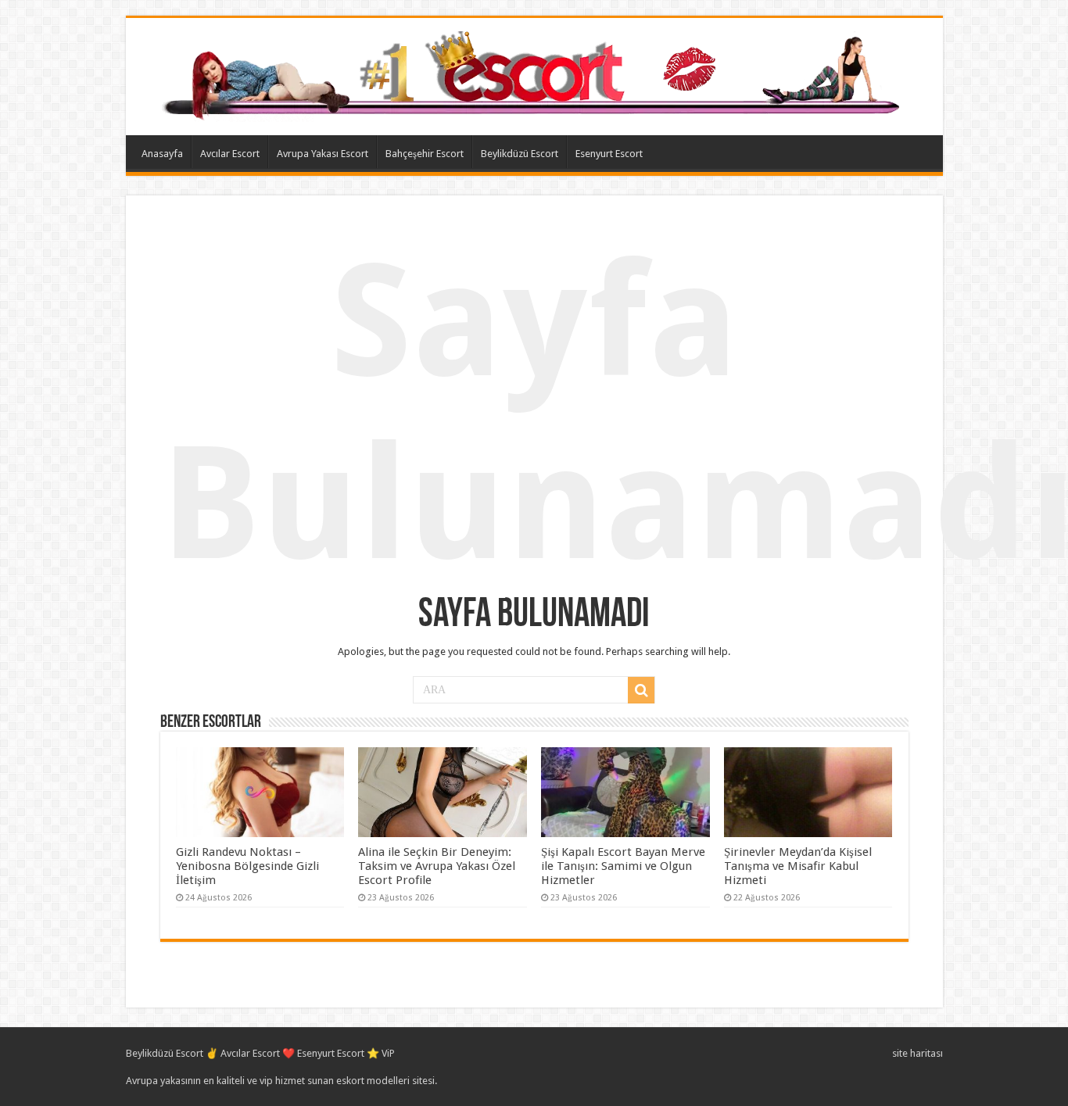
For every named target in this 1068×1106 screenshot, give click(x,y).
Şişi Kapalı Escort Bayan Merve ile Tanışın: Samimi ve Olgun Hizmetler (623, 866)
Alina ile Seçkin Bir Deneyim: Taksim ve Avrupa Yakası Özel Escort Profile (436, 866)
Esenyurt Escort (609, 153)
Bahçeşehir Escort (424, 153)
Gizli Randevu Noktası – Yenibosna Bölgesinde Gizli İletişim (247, 866)
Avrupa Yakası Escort (322, 153)
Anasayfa (162, 153)
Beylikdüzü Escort (519, 153)
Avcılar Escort (230, 153)
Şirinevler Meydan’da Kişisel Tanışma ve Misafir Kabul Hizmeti (798, 866)
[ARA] (641, 690)
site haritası (917, 1053)
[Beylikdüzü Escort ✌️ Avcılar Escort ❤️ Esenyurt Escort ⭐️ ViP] (534, 73)
